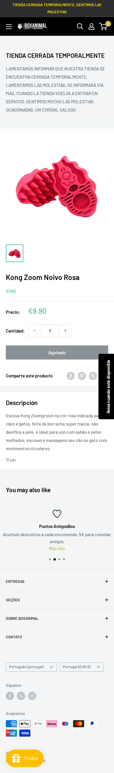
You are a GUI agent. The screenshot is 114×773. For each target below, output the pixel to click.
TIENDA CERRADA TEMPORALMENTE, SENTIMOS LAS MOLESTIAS (57, 8)
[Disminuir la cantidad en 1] (34, 331)
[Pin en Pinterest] (82, 375)
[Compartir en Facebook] (71, 375)
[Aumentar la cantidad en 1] (65, 331)
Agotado (57, 352)
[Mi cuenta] (91, 26)
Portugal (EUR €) (77, 666)
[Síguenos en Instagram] (32, 696)
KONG (11, 291)
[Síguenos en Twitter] (21, 696)
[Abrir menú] (9, 26)
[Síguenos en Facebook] (10, 696)
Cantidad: (15, 330)
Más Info (57, 548)
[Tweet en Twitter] (93, 375)
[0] (103, 26)
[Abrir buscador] (80, 26)
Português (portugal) (26, 666)
